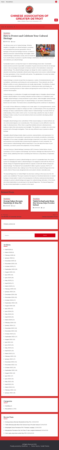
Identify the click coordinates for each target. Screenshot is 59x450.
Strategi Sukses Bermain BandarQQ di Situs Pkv (13, 202)
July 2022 (7, 376)
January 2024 (9, 325)
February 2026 (9, 255)
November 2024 (9, 297)
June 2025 (8, 277)
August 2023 (8, 339)
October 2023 (9, 334)
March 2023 (8, 353)
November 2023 (9, 331)
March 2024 (8, 319)
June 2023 (8, 345)
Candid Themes (44, 446)
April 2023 (8, 350)
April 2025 (8, 283)
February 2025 (9, 289)
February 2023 (9, 356)
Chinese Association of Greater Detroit (29, 17)
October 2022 (9, 367)
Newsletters (9, 2)
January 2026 (9, 258)
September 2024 (10, 303)
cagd (14, 41)
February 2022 (9, 390)
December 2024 (9, 294)
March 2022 (8, 387)
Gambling (7, 406)
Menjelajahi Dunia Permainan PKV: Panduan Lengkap (19, 427)
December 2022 (9, 362)
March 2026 (8, 252)
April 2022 (8, 384)
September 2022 (10, 370)
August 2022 (8, 373)
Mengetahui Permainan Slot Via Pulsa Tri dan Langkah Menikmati (23, 430)
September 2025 (10, 269)
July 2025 (7, 275)
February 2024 (9, 322)
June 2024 (8, 311)
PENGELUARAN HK (9, 224)
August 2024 (8, 305)
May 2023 (8, 348)
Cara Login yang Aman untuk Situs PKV (16, 433)
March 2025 (8, 286)
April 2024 (8, 317)
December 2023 (9, 328)
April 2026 (8, 249)
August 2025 (8, 272)
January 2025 (9, 291)
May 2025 (8, 280)
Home (2, 2)
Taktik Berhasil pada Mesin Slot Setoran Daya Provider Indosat (44, 203)
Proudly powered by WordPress (19, 446)
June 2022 (8, 378)
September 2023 (10, 336)
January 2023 (9, 359)
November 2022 (9, 364)
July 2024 (7, 308)
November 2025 (9, 263)
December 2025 (9, 260)
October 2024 (9, 300)
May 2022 (8, 381)
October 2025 (9, 266)
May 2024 (8, 314)
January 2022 (9, 393)
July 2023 (7, 342)
